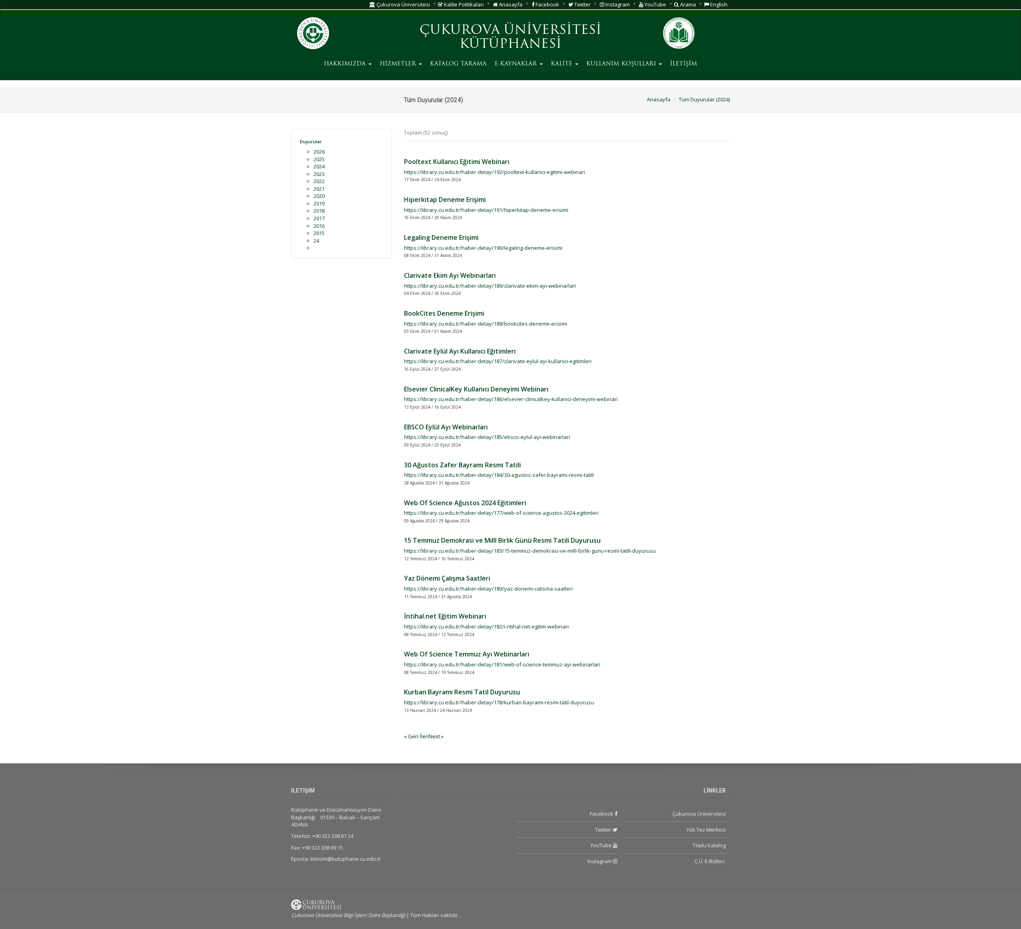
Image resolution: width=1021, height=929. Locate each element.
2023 (319, 174)
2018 (319, 210)
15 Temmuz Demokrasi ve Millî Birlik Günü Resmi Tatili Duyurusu (502, 540)
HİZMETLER (399, 64)
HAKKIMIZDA (346, 64)
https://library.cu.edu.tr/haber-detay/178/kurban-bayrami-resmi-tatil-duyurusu (499, 702)
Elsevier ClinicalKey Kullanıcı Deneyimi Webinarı (476, 389)
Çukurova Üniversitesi (402, 4)
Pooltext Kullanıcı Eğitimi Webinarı (456, 161)
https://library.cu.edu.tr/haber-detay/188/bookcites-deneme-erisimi (485, 323)
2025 (319, 159)
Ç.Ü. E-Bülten (710, 861)
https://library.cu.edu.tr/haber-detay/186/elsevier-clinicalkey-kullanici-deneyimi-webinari (511, 399)
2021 (319, 188)
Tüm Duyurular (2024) (704, 99)
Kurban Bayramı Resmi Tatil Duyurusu (462, 692)
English (718, 4)
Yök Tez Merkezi (706, 829)
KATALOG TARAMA (458, 64)
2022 (319, 181)
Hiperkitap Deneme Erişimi (445, 199)
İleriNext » (431, 736)
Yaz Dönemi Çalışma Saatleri (447, 578)
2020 (319, 196)
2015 (319, 233)
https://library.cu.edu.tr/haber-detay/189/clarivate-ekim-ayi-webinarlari (490, 285)
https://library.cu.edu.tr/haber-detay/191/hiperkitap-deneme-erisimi (486, 209)
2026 (319, 151)
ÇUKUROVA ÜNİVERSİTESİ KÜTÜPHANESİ (510, 37)
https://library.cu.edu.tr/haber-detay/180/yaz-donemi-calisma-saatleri (488, 588)
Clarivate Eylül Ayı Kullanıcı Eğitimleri (460, 351)
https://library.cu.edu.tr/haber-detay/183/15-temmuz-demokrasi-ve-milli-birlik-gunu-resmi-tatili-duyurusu (530, 550)
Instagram (617, 4)
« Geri (412, 736)
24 (316, 240)
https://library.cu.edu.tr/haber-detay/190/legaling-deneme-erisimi (483, 247)
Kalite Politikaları (463, 4)
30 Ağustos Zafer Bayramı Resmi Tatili (462, 465)
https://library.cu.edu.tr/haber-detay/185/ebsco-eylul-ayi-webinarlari (487, 437)
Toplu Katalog (709, 845)
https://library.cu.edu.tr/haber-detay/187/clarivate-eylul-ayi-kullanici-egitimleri (497, 361)
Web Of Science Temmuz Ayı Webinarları (466, 654)
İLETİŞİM (683, 64)
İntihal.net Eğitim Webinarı (445, 616)
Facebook (546, 4)
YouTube (654, 4)
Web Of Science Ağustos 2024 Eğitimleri (465, 502)
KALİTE (562, 64)
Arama (687, 4)
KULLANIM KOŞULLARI (622, 64)
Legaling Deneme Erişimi (441, 237)
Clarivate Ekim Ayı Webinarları (450, 275)
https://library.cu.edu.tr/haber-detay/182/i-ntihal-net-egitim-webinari (486, 626)
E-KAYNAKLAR (517, 64)
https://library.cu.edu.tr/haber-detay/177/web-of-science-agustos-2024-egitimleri (501, 512)
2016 (319, 225)
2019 (319, 203)
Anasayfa (510, 4)
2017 (319, 218)
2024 (319, 166)
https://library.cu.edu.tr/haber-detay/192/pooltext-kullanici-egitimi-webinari (494, 172)
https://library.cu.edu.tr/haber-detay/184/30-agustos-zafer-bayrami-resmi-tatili (499, 474)
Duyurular (311, 141)
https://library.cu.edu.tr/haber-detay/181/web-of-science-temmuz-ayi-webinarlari (502, 664)
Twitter (582, 4)
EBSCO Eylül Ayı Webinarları (446, 427)
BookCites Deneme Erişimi (444, 313)
